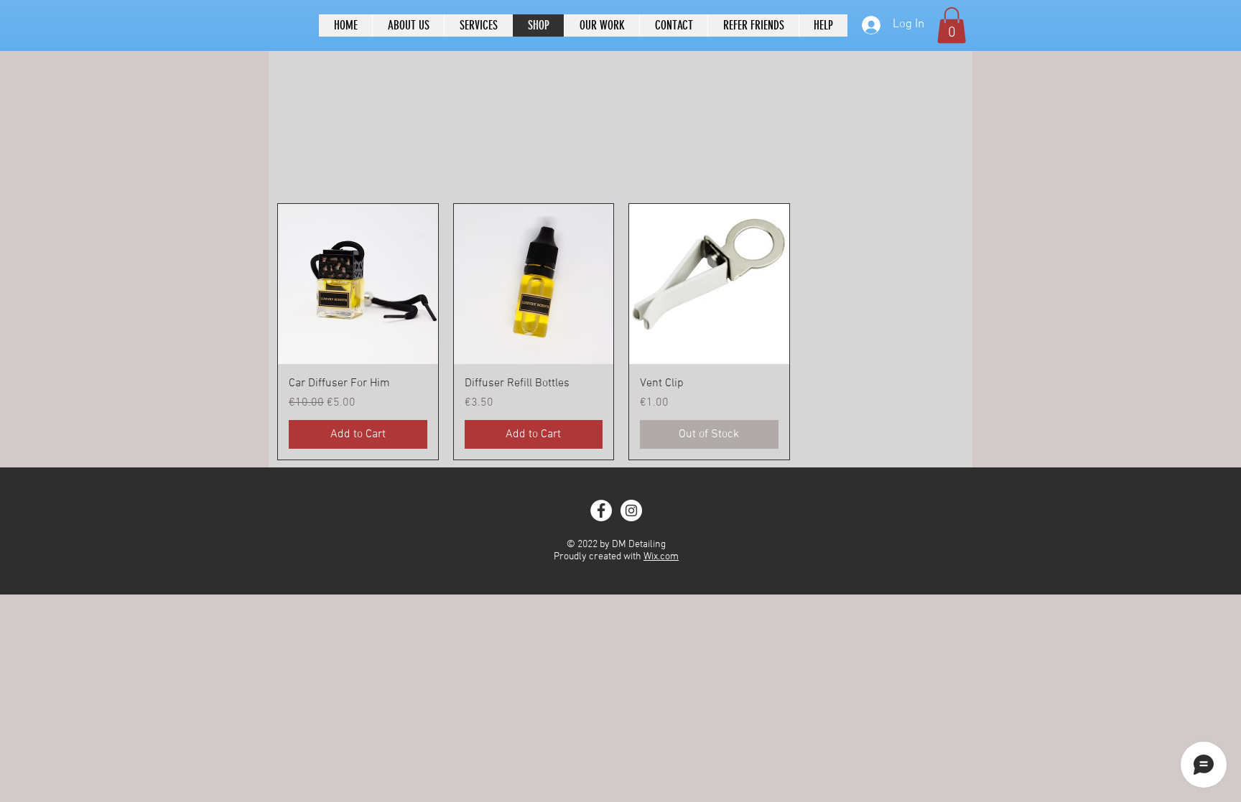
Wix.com (661, 557)
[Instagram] (631, 510)
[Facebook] (601, 510)
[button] (951, 25)
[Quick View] (358, 284)
